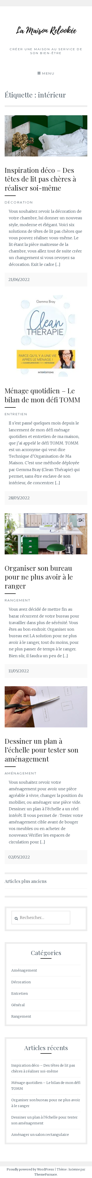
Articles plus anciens (26, 881)
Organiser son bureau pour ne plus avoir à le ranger (39, 576)
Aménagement (21, 773)
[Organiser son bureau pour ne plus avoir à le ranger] (46, 552)
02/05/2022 (19, 857)
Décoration (19, 202)
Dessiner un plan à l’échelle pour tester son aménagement (42, 749)
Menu (48, 73)
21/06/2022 (19, 279)
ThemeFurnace (45, 1174)
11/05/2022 (18, 670)
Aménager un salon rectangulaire (40, 1134)
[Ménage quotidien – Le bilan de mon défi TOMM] (46, 375)
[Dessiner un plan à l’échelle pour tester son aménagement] (46, 726)
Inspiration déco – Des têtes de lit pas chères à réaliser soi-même (40, 178)
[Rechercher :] (40, 918)
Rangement (18, 600)
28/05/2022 (19, 497)
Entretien (16, 414)
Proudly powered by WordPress (30, 1169)
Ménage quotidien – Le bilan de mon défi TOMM (42, 395)
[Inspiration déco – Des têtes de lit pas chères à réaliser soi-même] (46, 155)
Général (18, 1005)
